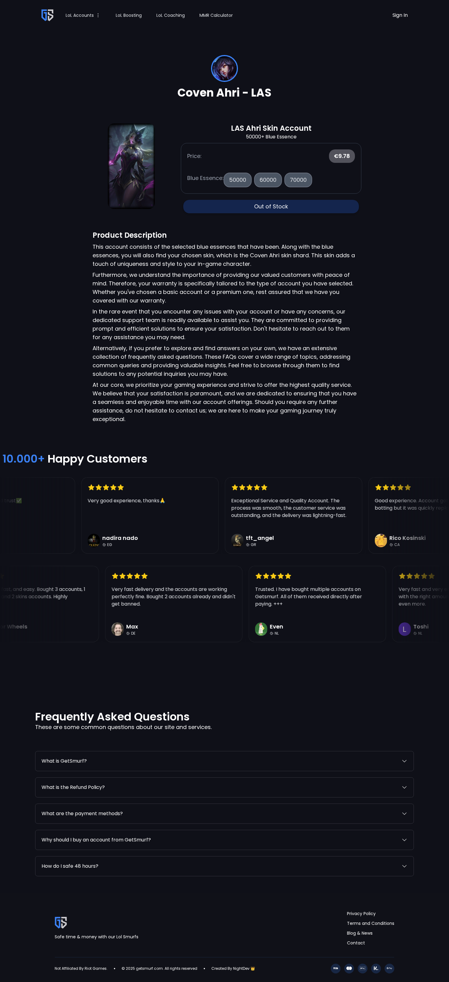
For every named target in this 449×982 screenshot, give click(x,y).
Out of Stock (271, 206)
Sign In (400, 15)
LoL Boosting (129, 15)
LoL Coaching (170, 15)
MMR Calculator (216, 15)
